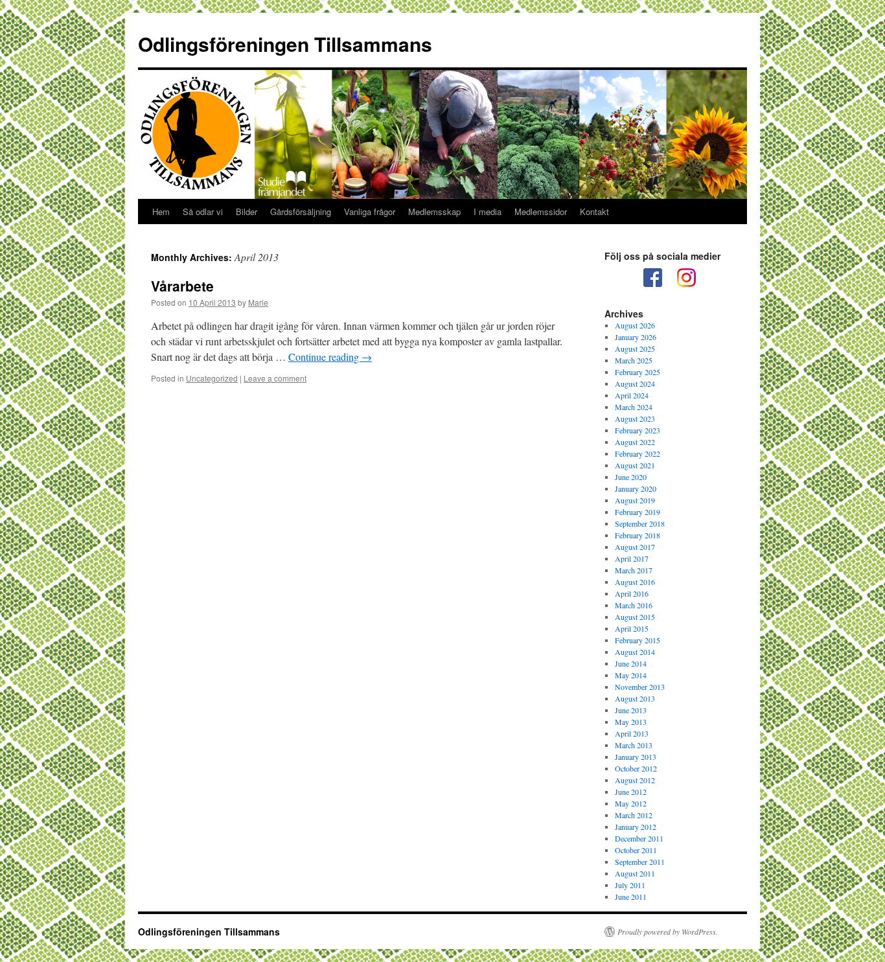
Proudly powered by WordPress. (667, 931)
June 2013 (631, 710)
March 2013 (633, 745)
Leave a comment (275, 378)
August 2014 (635, 652)
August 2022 (635, 442)
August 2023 (635, 418)
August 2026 (635, 325)
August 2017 (635, 547)
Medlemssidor (540, 211)
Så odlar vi (203, 211)
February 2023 (637, 430)
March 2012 (633, 815)
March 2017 (633, 570)
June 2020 (631, 477)
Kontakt (594, 211)
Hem (161, 211)
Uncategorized (212, 378)
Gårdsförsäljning (300, 211)
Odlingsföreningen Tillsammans (285, 44)
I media (487, 211)
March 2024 (633, 407)
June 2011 (631, 896)
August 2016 (635, 582)
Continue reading (330, 356)
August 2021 (635, 465)
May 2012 (631, 803)
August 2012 (635, 780)
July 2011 (630, 885)
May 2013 (631, 721)
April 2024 (632, 395)
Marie (258, 302)
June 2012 (631, 791)
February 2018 (637, 535)
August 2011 (635, 873)
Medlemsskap (434, 211)
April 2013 (632, 733)
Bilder (246, 211)
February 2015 (637, 640)
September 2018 (640, 523)
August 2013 (635, 698)
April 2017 (632, 558)
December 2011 (639, 838)
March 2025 (633, 360)
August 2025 (635, 348)
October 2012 (636, 768)
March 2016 (633, 605)
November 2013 (640, 686)
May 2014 (631, 675)
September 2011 (640, 861)
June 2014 (631, 663)
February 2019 (637, 512)
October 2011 (636, 850)
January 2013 (635, 756)
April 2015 (632, 628)
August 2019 (635, 500)
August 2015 (635, 617)
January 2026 (635, 337)
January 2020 (635, 488)
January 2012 (635, 826)
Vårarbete (182, 285)
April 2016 (632, 593)
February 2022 (637, 453)
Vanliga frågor (369, 211)
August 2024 (635, 383)
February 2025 (637, 372)
